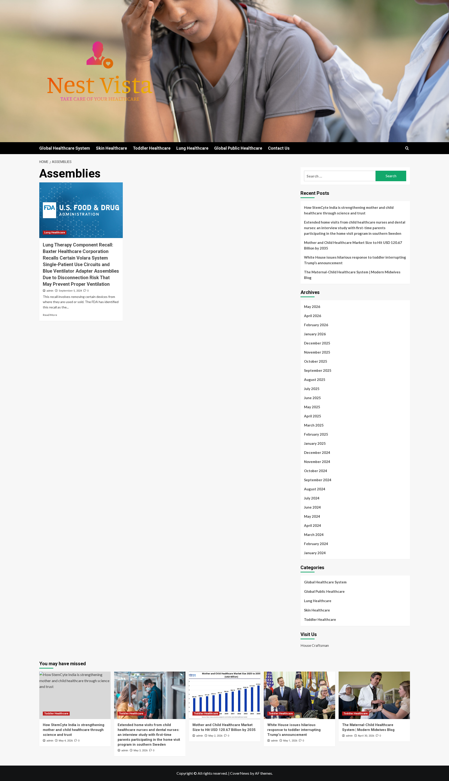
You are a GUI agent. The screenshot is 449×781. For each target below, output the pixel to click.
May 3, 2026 (141, 750)
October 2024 (315, 471)
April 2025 (312, 416)
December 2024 (317, 452)
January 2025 (315, 443)
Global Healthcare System (64, 148)
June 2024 (312, 507)
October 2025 (315, 361)
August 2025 (314, 379)
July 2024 (311, 498)
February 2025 (316, 434)
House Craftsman (315, 645)
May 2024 (312, 516)
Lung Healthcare (192, 148)
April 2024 (312, 525)
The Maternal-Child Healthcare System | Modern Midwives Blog (352, 275)
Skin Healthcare (111, 148)
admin (50, 290)
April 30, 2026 (366, 735)
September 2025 (317, 370)
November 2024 (317, 461)
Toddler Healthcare (151, 148)
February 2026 (316, 325)
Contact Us (279, 148)
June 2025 (312, 398)
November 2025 (317, 352)
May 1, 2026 (290, 740)
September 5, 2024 (70, 290)
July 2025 (311, 389)
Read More (50, 315)
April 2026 (312, 316)
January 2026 (315, 334)
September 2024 (317, 480)
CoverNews (239, 773)
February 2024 (316, 544)
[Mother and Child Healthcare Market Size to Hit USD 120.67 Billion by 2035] (224, 695)
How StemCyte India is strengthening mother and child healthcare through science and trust (349, 210)
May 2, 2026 (215, 735)
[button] (407, 148)
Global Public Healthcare (238, 148)
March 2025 (314, 425)
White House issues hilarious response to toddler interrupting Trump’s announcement (355, 260)
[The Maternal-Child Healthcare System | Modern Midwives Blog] (374, 695)
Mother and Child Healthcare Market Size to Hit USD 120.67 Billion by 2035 (353, 245)
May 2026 (312, 306)
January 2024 (315, 553)
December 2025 (317, 343)
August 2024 (314, 489)
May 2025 (312, 407)
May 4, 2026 (66, 740)
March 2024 (314, 534)
